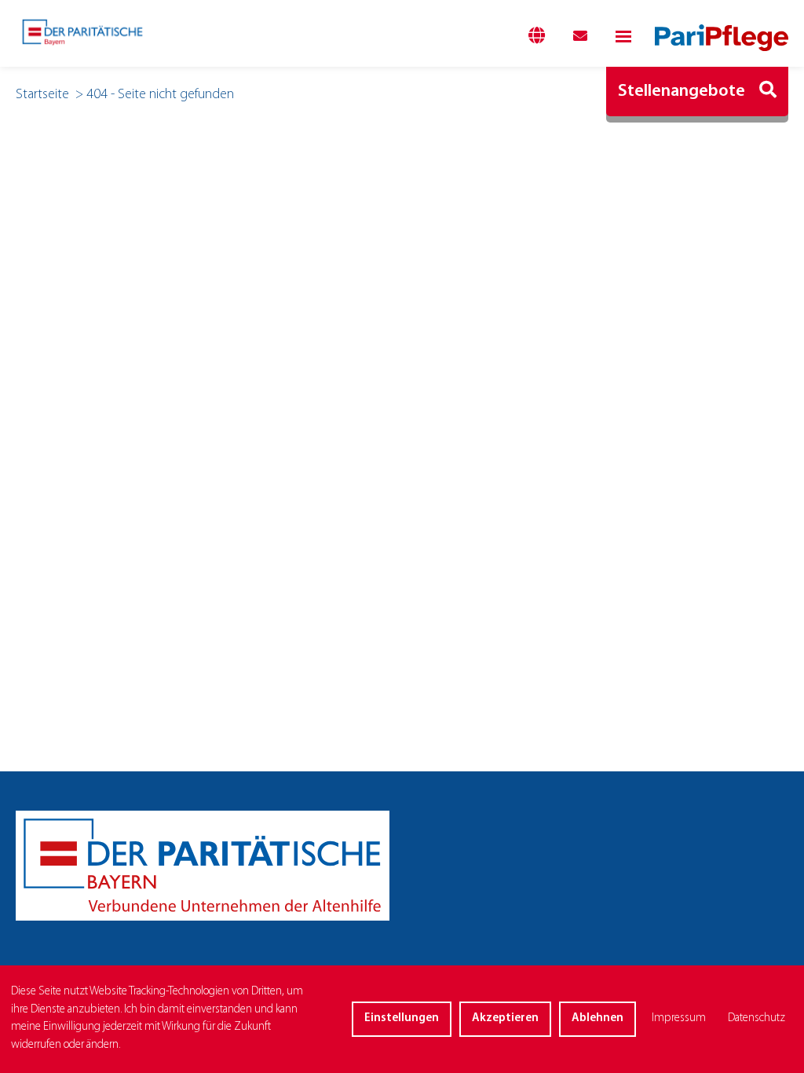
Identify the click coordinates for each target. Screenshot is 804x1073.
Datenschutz (756, 1018)
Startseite (42, 95)
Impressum (679, 1018)
